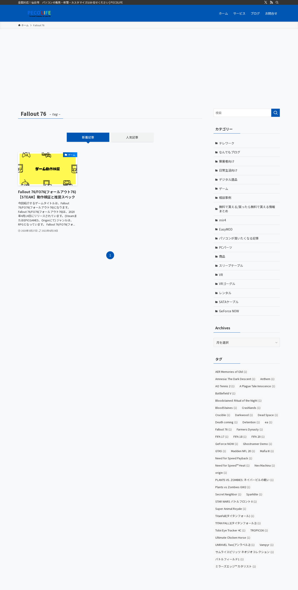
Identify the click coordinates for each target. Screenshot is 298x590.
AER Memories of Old (231, 372)
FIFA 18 (240, 436)
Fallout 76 (223, 429)
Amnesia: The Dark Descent (235, 379)
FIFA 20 (258, 436)
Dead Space (268, 415)
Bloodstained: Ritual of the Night (238, 400)
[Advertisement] (149, 61)
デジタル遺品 (228, 179)
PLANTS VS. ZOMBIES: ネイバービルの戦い (244, 480)
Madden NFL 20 (243, 451)
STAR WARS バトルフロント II (236, 501)
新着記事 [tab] (88, 137)
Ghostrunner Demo (257, 444)
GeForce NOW (229, 311)
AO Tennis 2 (225, 386)
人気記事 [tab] (132, 137)
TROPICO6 (259, 530)
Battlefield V (225, 393)
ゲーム (223, 188)
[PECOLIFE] (40, 13)
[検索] (277, 2)
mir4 (222, 220)
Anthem (267, 379)
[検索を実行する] (275, 113)
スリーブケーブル (231, 265)
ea (268, 422)
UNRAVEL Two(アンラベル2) (235, 545)
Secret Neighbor (228, 494)
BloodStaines (226, 408)
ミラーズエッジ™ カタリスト (235, 566)
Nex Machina (265, 465)
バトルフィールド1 (229, 559)
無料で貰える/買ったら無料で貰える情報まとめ (247, 209)
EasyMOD (226, 229)
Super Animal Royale (230, 509)
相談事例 (225, 197)
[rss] (271, 2)
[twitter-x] (266, 2)
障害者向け (226, 161)
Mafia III (267, 451)
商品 (222, 256)
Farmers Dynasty (250, 429)
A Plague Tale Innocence (257, 386)
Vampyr (267, 545)
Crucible (222, 415)
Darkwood (244, 415)
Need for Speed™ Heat (232, 465)
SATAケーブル (228, 302)
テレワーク (226, 143)
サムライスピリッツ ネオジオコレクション (244, 552)
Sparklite (254, 494)
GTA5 (220, 451)
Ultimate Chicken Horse (232, 537)
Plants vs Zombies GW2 (232, 487)
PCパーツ (225, 247)
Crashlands (251, 408)
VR (221, 274)
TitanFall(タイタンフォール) (234, 516)
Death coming (226, 422)
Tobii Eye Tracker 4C (230, 530)
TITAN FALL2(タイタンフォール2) (238, 523)
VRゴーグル (227, 283)
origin (221, 472)
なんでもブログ (229, 152)
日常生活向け (228, 170)
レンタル (225, 293)
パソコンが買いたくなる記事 (239, 238)
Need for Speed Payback (233, 458)
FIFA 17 (221, 436)
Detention (251, 422)
